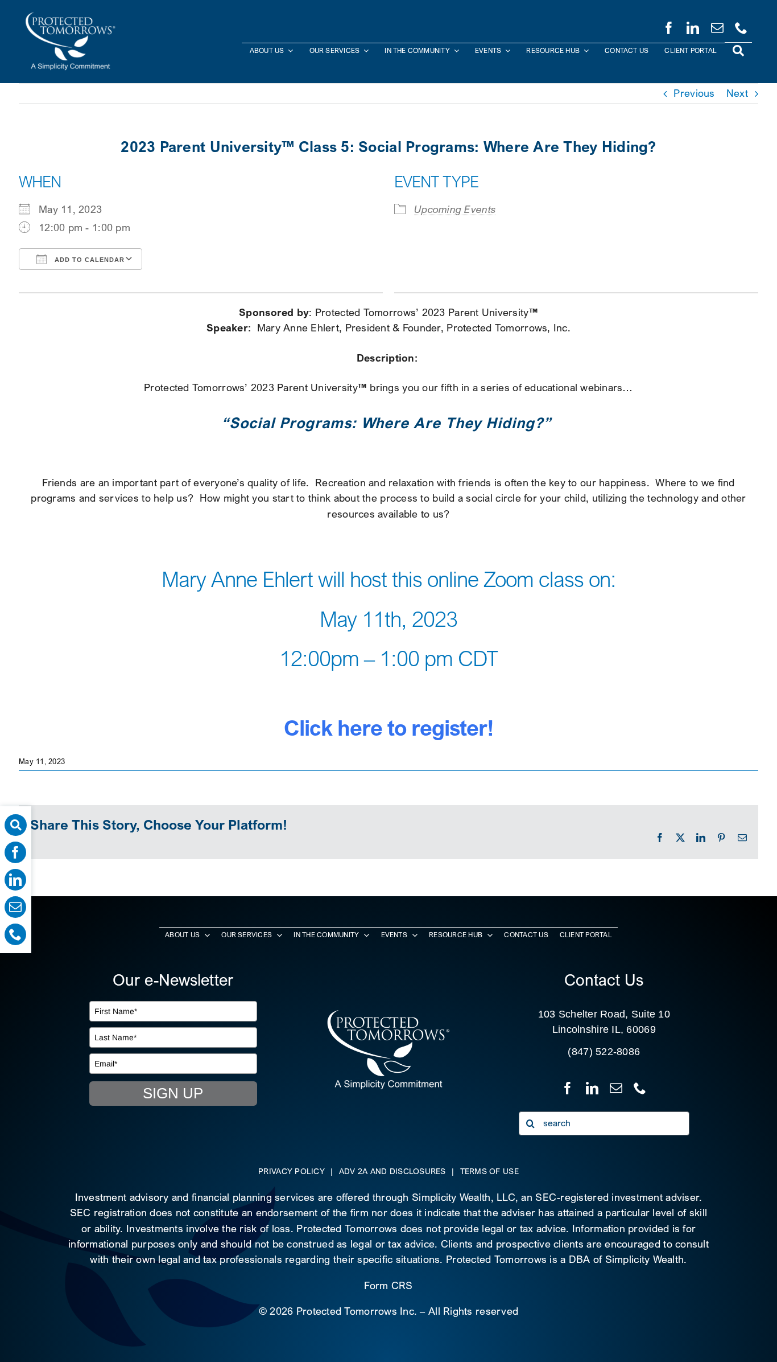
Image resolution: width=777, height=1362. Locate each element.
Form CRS (388, 1285)
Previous (693, 93)
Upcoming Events (455, 209)
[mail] (717, 25)
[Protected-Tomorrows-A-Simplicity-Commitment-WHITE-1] (388, 1014)
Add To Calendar (88, 259)
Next (737, 93)
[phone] (741, 25)
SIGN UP (173, 1093)
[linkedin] (693, 25)
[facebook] (669, 25)
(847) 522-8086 (604, 1051)
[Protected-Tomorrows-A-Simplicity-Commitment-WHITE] (70, 16)
